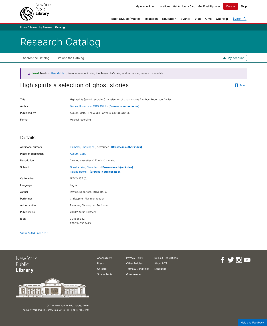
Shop (244, 6)
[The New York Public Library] (35, 12)
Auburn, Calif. (78, 153)
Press (100, 263)
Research (151, 19)
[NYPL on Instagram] (238, 260)
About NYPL (161, 263)
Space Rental (105, 274)
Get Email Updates (209, 6)
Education (169, 19)
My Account (142, 6)
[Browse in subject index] (117, 167)
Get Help (222, 19)
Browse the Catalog (70, 58)
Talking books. (78, 171)
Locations (164, 6)
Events (185, 19)
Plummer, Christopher (82, 146)
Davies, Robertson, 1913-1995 (88, 106)
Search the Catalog (36, 58)
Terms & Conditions (137, 268)
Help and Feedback (252, 322)
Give (208, 19)
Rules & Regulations (166, 257)
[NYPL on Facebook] (222, 260)
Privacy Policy (134, 257)
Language (160, 268)
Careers (101, 268)
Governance (133, 274)
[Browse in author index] (124, 106)
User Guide (57, 73)
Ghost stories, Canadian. (84, 167)
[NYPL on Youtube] (246, 260)
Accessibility (104, 257)
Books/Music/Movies (126, 19)
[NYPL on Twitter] (230, 260)
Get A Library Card (184, 6)
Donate (230, 6)
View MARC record (33, 233)
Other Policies (134, 263)
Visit (198, 19)
